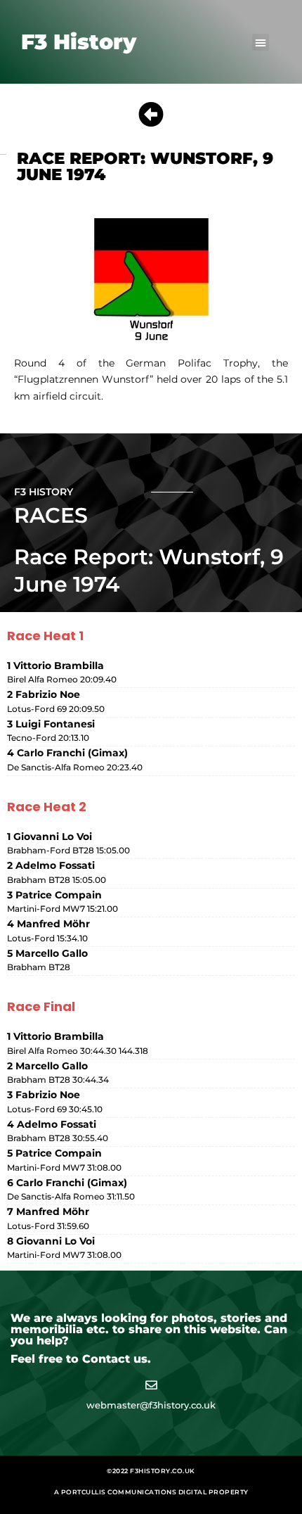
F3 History (78, 42)
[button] (260, 42)
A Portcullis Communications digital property (151, 1492)
